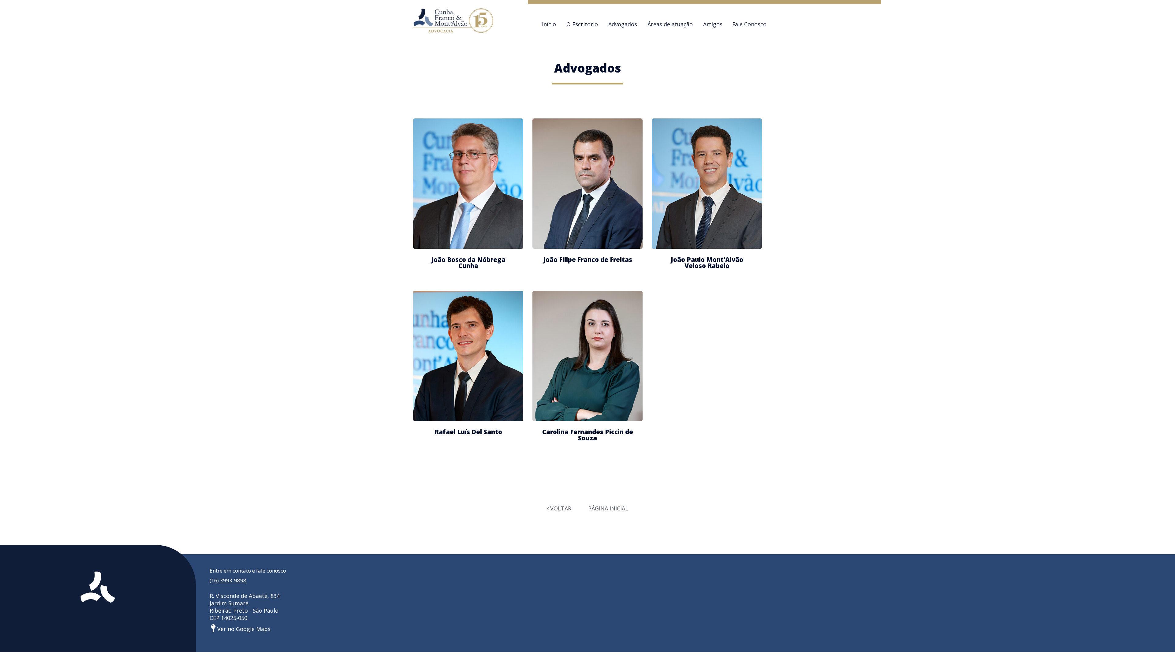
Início (549, 24)
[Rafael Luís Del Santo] (468, 356)
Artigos (712, 24)
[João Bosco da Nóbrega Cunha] (468, 183)
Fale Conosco (749, 24)
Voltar (560, 508)
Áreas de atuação (670, 24)
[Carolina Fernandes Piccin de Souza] (587, 356)
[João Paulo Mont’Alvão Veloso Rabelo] (707, 183)
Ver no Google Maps (243, 629)
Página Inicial (608, 508)
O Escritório (582, 24)
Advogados (622, 24)
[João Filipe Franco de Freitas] (587, 183)
